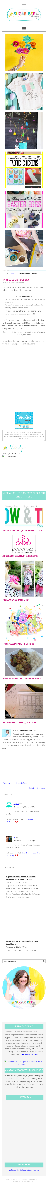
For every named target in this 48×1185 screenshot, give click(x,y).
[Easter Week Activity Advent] (24, 130)
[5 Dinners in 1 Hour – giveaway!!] (24, 662)
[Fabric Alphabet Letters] (24, 622)
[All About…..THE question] (24, 701)
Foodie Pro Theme (26, 1179)
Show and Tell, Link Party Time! (22, 530)
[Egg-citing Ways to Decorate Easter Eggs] (24, 209)
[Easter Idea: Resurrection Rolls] (24, 248)
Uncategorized (13, 273)
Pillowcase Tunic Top (16, 599)
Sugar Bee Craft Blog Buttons (24, 344)
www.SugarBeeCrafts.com (11, 453)
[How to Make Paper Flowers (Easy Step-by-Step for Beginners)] (24, 52)
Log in (33, 1181)
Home (4, 273)
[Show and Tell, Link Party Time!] (24, 516)
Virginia (16, 804)
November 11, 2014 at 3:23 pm (25, 841)
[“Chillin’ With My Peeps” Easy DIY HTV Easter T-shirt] (24, 91)
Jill (15, 837)
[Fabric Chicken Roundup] (24, 170)
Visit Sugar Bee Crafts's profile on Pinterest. (24, 1170)
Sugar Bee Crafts (24, 16)
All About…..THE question (19, 722)
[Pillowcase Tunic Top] (24, 578)
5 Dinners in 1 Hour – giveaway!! (22, 678)
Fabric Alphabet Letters (18, 643)
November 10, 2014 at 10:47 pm (25, 807)
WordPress (26, 1181)
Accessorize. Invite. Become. (20, 555)
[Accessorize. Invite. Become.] (24, 544)
